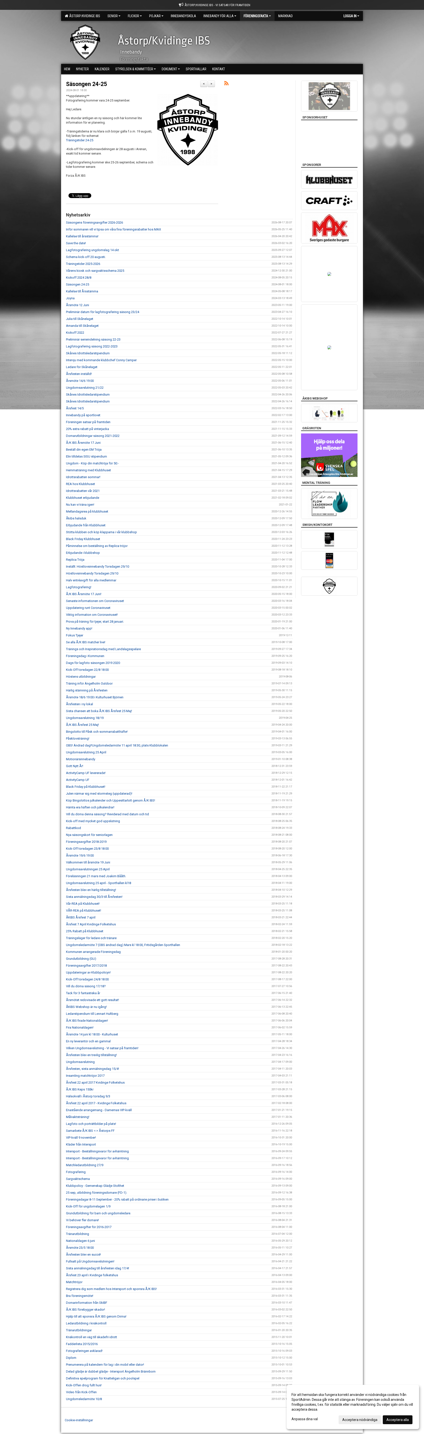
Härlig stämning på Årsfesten (86, 690)
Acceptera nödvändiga (359, 1420)
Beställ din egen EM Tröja (84, 449)
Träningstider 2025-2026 (83, 264)
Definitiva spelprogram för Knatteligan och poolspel (102, 1378)
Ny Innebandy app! (79, 628)
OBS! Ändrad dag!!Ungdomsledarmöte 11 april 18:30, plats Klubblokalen (117, 745)
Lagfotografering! (78, 587)
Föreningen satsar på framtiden (88, 422)
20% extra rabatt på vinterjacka (87, 429)
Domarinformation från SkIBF (86, 1303)
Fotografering (76, 1172)
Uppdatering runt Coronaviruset (88, 608)
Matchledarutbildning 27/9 (84, 1165)
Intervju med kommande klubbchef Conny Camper (101, 360)
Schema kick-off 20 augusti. (86, 257)
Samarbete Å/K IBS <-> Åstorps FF (90, 1131)
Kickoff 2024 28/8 (78, 277)
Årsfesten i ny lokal (79, 704)
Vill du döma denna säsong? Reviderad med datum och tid (107, 814)
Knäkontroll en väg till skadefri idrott (91, 1337)
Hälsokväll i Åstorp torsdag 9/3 (88, 1096)
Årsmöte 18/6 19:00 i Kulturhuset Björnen (94, 697)
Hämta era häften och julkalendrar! (90, 807)
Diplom (71, 1358)
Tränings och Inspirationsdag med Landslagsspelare (103, 649)
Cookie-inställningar (79, 1420)
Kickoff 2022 (75, 332)
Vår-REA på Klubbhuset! (83, 903)
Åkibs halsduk (76, 518)
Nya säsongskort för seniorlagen (89, 835)
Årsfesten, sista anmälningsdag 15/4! (92, 1069)
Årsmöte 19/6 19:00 (80, 855)
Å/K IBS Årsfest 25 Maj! (82, 725)
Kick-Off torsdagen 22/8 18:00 (87, 670)
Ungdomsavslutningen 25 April (88, 869)
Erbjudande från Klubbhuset (86, 525)
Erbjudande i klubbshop (83, 553)
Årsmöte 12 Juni (77, 305)
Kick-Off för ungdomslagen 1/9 (88, 1206)
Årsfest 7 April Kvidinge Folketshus (91, 924)
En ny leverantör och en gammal (88, 1041)
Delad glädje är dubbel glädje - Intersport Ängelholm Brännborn (111, 1371)
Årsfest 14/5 (75, 408)
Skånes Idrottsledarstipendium (88, 353)
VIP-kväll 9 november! (81, 1137)
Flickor (133, 16)
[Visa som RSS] (226, 84)
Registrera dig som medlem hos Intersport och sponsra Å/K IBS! (111, 1289)
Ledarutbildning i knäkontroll (86, 1323)
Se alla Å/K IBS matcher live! (85, 642)
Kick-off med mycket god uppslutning (93, 821)
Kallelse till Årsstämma (82, 291)
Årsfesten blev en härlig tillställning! (91, 890)
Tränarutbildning (77, 1234)
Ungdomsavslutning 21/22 (85, 387)
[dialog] (353, 1407)
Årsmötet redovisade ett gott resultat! (92, 1000)
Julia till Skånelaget (79, 319)
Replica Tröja (75, 559)
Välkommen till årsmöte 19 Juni (88, 862)
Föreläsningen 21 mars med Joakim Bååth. (96, 876)
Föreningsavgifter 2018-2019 (86, 842)
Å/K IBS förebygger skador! (85, 1309)
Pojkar (155, 16)
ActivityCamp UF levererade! (86, 773)
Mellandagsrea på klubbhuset (87, 511)
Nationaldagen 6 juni (80, 1241)
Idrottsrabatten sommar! (83, 477)
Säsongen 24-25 (86, 84)
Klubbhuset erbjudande (82, 498)
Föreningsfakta (256, 16)
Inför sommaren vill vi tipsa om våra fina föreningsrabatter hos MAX (113, 229)
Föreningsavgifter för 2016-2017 (88, 1227)
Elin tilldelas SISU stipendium (86, 456)
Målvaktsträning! (77, 1117)
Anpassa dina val (305, 1419)
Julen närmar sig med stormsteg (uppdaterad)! (99, 793)
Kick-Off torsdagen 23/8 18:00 (87, 848)
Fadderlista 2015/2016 (82, 1344)
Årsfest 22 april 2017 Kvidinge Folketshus (95, 1082)
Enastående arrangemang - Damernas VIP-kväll (99, 1110)
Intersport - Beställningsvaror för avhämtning (97, 1151)
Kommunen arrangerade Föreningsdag (93, 952)
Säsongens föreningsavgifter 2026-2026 (94, 222)
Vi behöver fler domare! (82, 1220)
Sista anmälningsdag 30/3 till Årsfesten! (94, 897)
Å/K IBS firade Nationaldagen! (87, 1020)
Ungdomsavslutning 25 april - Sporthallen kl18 (98, 883)
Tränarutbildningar (79, 1330)
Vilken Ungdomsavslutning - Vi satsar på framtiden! (102, 1048)
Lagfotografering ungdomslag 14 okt (92, 250)
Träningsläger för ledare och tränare (91, 938)
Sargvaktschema (78, 1179)
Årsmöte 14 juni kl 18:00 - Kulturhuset (92, 1034)
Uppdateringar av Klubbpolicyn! (88, 972)
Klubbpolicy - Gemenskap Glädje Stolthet (95, 1186)
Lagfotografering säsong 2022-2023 (92, 346)
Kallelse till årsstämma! (82, 236)
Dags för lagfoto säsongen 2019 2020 (93, 663)
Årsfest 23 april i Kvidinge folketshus (92, 1275)
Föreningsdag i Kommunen (85, 656)
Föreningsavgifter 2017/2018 (86, 965)
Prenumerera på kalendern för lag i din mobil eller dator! (105, 1364)
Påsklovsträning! (77, 738)
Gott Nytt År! (74, 766)
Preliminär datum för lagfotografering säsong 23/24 (102, 312)
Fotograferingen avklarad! (84, 1351)
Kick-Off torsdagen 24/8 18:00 (87, 979)
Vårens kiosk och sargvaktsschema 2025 (95, 270)
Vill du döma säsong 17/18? (86, 986)
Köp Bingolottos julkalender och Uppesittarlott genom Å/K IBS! (110, 800)
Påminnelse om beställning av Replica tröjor (97, 546)
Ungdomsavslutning (80, 1062)
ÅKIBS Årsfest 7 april (80, 917)
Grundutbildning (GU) (81, 959)
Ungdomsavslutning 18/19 (85, 718)
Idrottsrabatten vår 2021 (83, 491)
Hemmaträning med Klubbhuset (88, 470)
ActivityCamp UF (77, 780)
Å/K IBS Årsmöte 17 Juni (83, 443)
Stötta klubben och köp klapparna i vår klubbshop (101, 532)
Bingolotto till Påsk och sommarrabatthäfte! (97, 731)
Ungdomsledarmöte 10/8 (84, 1399)
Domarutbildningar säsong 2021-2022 (92, 436)
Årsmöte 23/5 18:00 (80, 1247)
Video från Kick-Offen (81, 1392)
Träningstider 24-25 (79, 140)
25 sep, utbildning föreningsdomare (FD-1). (96, 1192)
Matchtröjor (74, 1282)
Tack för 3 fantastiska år (83, 993)
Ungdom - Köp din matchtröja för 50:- (92, 463)
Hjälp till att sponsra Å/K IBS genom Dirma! (96, 1316)
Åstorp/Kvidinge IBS (84, 16)
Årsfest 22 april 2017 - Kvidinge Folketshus (96, 1103)
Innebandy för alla (218, 16)
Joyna (70, 298)
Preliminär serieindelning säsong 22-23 (93, 339)
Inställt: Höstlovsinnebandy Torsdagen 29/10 (97, 566)
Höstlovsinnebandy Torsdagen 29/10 (92, 573)
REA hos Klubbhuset (80, 484)
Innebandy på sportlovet (83, 415)
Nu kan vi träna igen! (80, 504)
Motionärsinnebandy (80, 759)
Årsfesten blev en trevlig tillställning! (91, 1055)
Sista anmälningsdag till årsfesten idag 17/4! (97, 1268)
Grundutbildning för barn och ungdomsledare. (98, 1213)
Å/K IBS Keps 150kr (79, 1089)
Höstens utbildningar (81, 676)
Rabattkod (73, 828)
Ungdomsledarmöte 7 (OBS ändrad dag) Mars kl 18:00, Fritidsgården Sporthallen (123, 945)
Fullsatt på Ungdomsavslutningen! (90, 1261)
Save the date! (76, 243)
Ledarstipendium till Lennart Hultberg (92, 1014)
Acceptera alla (397, 1420)
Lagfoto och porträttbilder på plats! (91, 1124)
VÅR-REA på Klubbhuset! (83, 910)
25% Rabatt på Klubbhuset (84, 931)
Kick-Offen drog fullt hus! (84, 1385)
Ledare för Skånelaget (81, 367)
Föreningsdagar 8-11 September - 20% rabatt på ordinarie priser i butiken (117, 1199)
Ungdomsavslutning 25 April (86, 752)
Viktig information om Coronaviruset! (92, 615)
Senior (112, 16)
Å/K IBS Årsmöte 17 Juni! (83, 594)
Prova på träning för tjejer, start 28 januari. (95, 621)
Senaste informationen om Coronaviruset (95, 601)
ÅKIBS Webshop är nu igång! (86, 1007)
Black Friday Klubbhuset (83, 539)
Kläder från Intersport (81, 1144)
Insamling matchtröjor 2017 (85, 1075)
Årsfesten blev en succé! (83, 1254)
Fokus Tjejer (74, 635)
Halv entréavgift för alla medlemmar (91, 580)
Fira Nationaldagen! (79, 1027)
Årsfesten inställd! (79, 374)
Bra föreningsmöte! (79, 1296)
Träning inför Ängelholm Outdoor (89, 683)
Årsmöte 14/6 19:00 (80, 381)
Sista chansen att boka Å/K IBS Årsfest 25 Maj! (99, 711)
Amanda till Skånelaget (82, 326)
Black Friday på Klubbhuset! (85, 787)
